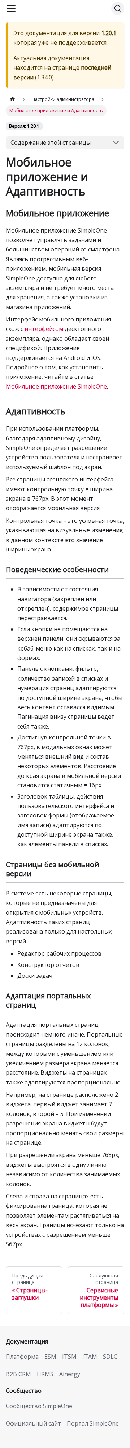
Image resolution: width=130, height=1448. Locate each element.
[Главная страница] (13, 99)
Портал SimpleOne (93, 1423)
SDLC (110, 1357)
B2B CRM (18, 1374)
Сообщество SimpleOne (39, 1406)
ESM (50, 1357)
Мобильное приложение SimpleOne (56, 386)
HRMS (45, 1374)
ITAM (89, 1357)
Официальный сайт (33, 1423)
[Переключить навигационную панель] (11, 8)
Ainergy (69, 1374)
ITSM (69, 1357)
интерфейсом (44, 329)
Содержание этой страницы (50, 143)
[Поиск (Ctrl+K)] (117, 8)
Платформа (22, 1357)
